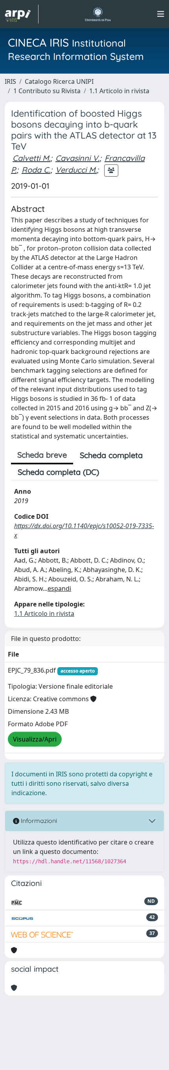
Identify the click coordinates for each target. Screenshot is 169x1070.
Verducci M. (76, 170)
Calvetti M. (31, 158)
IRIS (10, 81)
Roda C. (36, 170)
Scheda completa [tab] (111, 455)
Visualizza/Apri (35, 739)
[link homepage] (22, 14)
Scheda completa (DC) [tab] (58, 472)
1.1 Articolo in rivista (119, 91)
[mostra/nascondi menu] (160, 14)
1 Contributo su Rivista (47, 91)
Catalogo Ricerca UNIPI (59, 81)
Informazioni (38, 821)
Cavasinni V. (77, 158)
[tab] (112, 472)
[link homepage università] (98, 14)
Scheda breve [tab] (42, 455)
